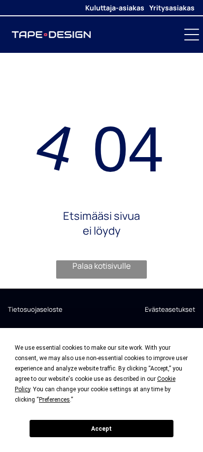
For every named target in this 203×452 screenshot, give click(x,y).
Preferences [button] (54, 399)
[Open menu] (191, 34)
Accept (101, 428)
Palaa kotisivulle (101, 265)
